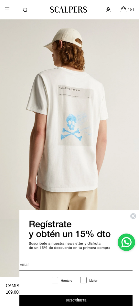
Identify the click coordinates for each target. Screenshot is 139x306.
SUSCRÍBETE (76, 300)
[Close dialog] (133, 216)
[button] (25, 10)
